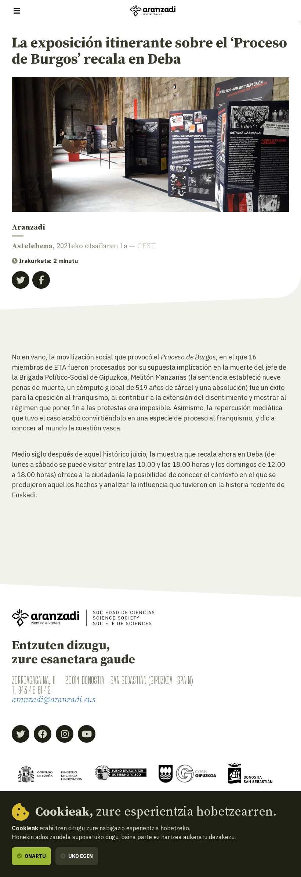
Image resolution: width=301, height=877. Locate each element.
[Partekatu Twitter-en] (20, 280)
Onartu (34, 856)
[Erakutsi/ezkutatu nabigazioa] (17, 11)
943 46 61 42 (34, 690)
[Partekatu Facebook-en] (41, 280)
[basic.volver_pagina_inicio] (152, 10)
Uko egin (80, 856)
